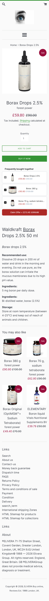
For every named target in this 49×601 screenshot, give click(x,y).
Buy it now (25, 159)
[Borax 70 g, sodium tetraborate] (37, 347)
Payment (7, 493)
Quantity (24, 133)
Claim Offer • (24, 212)
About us (7, 460)
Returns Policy (11, 480)
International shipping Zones (19, 510)
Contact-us (9, 464)
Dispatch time (10, 472)
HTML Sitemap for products (19, 514)
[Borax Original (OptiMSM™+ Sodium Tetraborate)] (12, 395)
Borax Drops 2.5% (32, 176)
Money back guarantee (16, 468)
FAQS (5, 476)
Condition (8, 497)
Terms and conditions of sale (19, 489)
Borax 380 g (31, 188)
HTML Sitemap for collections (20, 518)
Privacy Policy (10, 485)
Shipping (25, 120)
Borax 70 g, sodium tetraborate (32, 201)
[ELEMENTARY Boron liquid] (37, 395)
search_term (9, 505)
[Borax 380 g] (12, 347)
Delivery (7, 501)
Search (6, 455)
